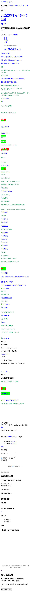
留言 (14, 437)
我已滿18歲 (4, 589)
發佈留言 (3, 460)
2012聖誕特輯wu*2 (12, 49)
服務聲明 (18, 567)
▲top (2, 446)
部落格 (6, 40)
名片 (5, 42)
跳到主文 (3, 24)
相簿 (5, 38)
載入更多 (3, 449)
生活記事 (14, 443)
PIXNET (8, 565)
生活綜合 (15, 34)
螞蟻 (2, 427)
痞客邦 (10, 437)
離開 (10, 589)
